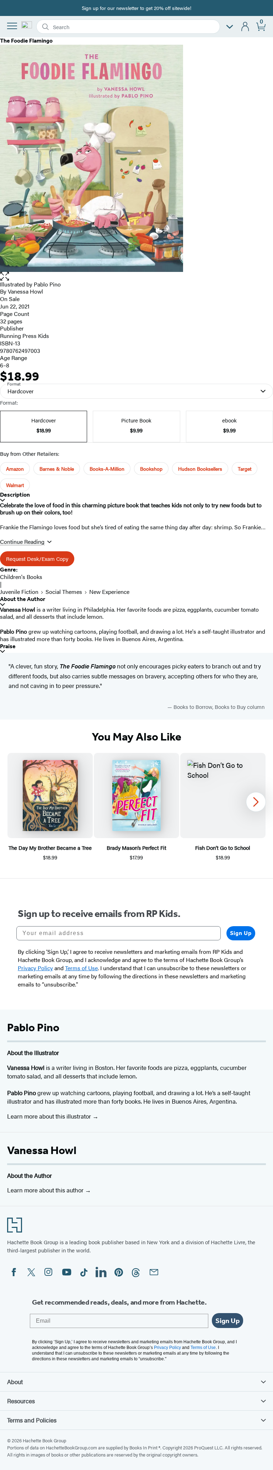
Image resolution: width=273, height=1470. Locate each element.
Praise (8, 646)
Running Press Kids (24, 336)
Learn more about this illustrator (49, 1116)
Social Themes (64, 592)
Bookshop (151, 468)
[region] (136, 807)
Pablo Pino (47, 284)
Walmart (15, 484)
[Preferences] (229, 27)
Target (244, 468)
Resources (21, 1401)
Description (15, 494)
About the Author (22, 599)
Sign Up (241, 933)
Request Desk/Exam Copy (37, 558)
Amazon (15, 468)
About (15, 1381)
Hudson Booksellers (200, 468)
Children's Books (21, 577)
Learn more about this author (46, 1190)
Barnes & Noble (56, 468)
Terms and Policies (32, 1420)
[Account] (245, 27)
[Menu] (12, 26)
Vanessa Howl (41, 1150)
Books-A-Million (107, 468)
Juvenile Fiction (19, 592)
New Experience (109, 592)
